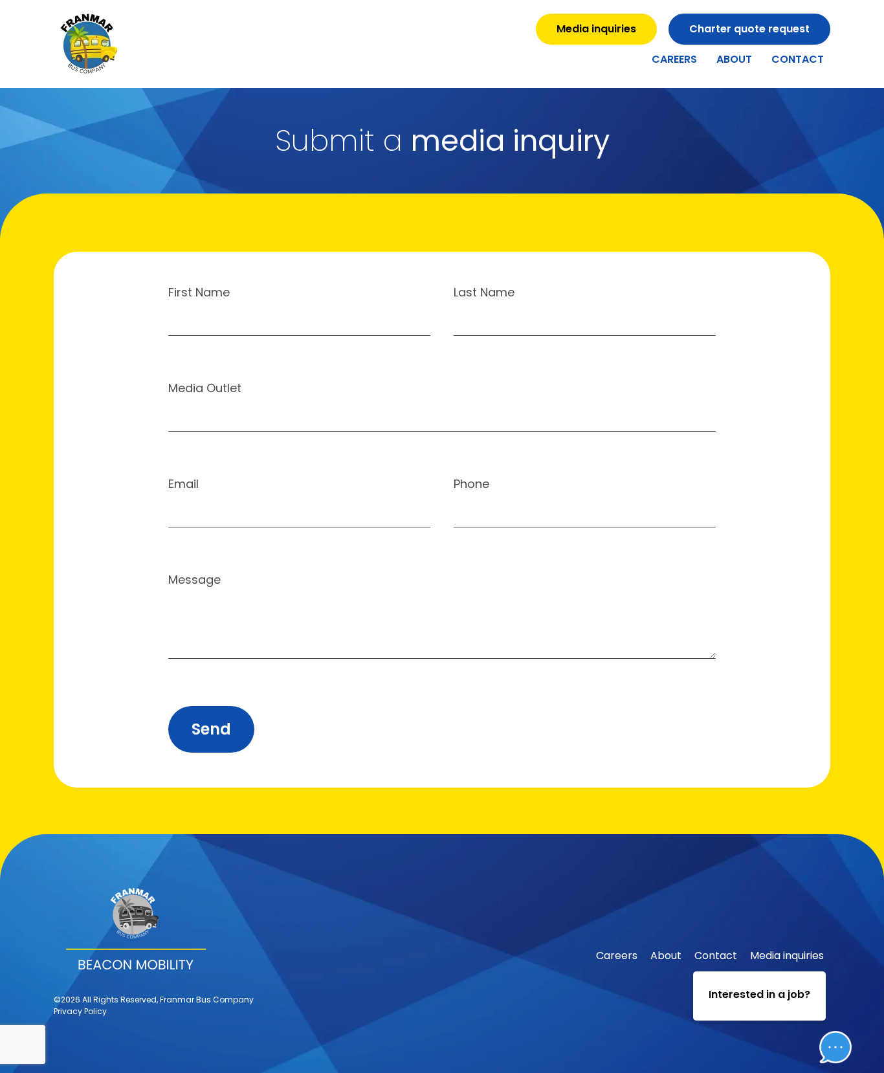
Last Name (484, 293)
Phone (471, 485)
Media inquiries (787, 955)
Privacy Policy (80, 1011)
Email (183, 485)
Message (194, 581)
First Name (199, 293)
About (734, 59)
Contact (797, 59)
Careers (674, 59)
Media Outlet (204, 389)
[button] (826, 1008)
